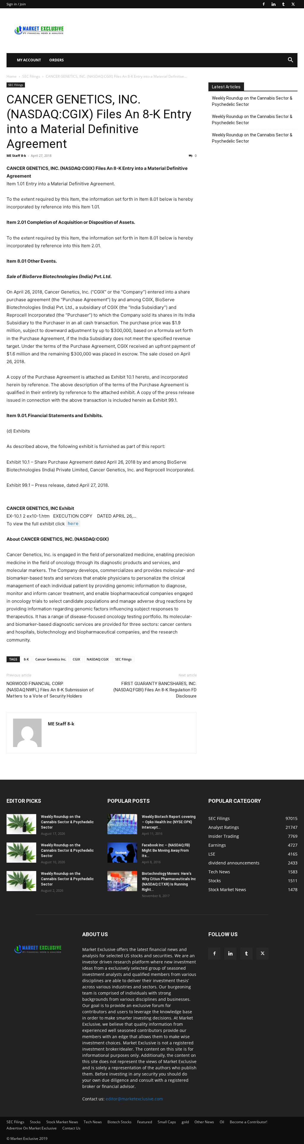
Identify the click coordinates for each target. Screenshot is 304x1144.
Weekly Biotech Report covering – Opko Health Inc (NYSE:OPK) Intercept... (169, 822)
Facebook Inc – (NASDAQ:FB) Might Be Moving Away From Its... (166, 850)
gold (185, 1121)
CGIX (76, 659)
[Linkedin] (273, 4)
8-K (26, 659)
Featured (144, 1121)
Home (12, 76)
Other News (204, 1121)
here (73, 523)
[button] (290, 60)
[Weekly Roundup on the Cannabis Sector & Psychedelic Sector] (21, 824)
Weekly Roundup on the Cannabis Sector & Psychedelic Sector (252, 101)
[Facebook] (263, 4)
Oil (222, 1121)
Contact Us (71, 1128)
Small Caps (167, 1121)
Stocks (35, 1121)
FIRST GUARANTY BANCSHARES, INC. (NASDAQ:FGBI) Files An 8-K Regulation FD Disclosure (155, 690)
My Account (29, 60)
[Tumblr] (283, 4)
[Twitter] (293, 4)
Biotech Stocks (119, 1121)
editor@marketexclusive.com (134, 1099)
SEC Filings (31, 76)
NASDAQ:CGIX (98, 659)
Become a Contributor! (248, 1121)
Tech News (93, 1121)
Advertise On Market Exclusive (32, 1128)
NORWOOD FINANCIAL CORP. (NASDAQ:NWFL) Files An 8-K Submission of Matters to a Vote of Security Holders (50, 690)
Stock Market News (62, 1121)
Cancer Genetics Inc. (50, 659)
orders (56, 60)
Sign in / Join (16, 4)
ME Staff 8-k (16, 155)
